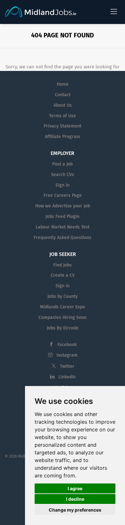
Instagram (67, 355)
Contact (63, 94)
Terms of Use (62, 116)
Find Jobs (62, 265)
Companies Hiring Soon (62, 317)
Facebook (67, 344)
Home (63, 84)
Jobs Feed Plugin (62, 216)
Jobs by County (62, 296)
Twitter (67, 366)
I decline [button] (75, 499)
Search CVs (62, 174)
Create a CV (63, 275)
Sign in (62, 185)
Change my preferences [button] (75, 510)
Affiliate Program (62, 136)
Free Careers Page (63, 195)
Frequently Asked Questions (62, 237)
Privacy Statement (62, 126)
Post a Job (62, 164)
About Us (63, 105)
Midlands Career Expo (62, 307)
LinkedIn (67, 377)
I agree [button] (75, 488)
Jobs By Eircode (63, 328)
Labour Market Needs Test (62, 227)
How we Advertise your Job (62, 206)
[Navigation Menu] (114, 11)
